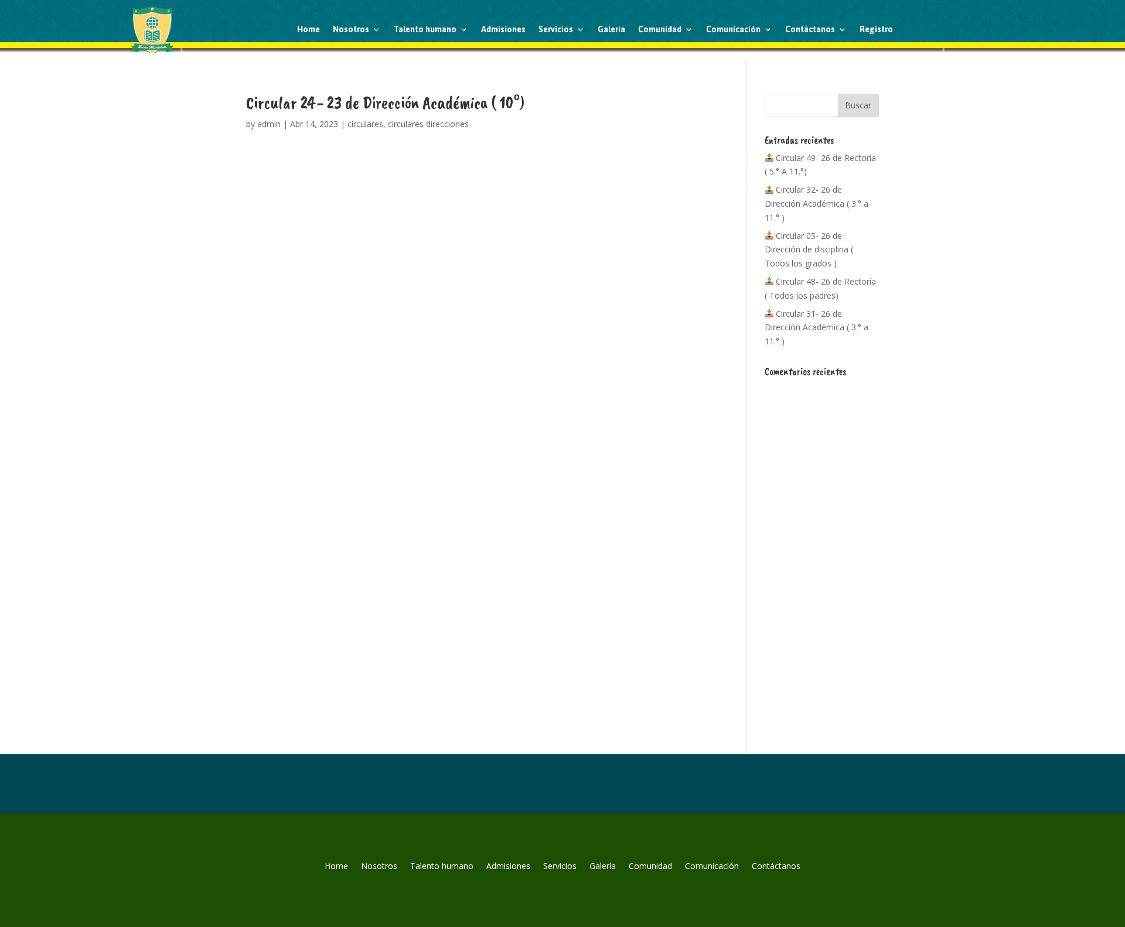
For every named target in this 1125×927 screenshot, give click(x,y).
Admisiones (503, 29)
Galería (611, 29)
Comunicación (733, 29)
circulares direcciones (428, 123)
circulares (365, 123)
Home (308, 29)
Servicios (555, 29)
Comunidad (659, 29)
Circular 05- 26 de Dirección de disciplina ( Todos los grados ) (809, 249)
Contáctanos (810, 29)
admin (269, 123)
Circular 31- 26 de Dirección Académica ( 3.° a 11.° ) (816, 327)
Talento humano (425, 29)
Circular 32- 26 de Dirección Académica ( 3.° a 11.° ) (816, 203)
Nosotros (351, 29)
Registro (876, 29)
